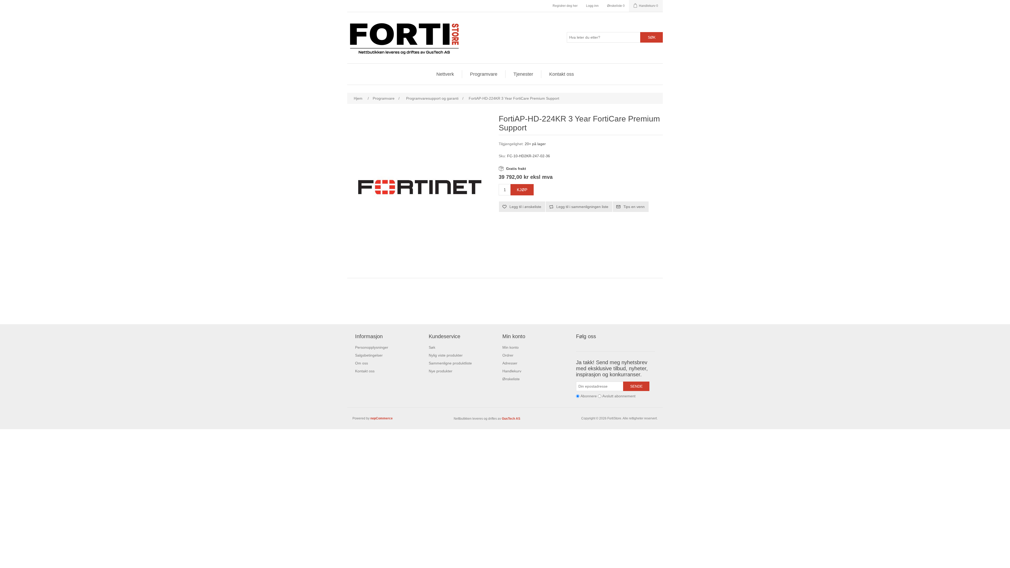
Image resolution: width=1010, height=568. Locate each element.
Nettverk (445, 74)
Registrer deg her (565, 6)
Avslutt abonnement (618, 396)
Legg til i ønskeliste (525, 207)
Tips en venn (634, 207)
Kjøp (522, 189)
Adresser (509, 363)
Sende (636, 386)
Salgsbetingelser (369, 355)
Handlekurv (511, 371)
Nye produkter (440, 371)
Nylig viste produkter (446, 355)
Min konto (510, 347)
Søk (651, 37)
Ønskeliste (511, 379)
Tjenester (523, 74)
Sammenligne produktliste (450, 363)
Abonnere (588, 396)
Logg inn (592, 6)
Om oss (361, 363)
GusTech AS (511, 418)
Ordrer (507, 355)
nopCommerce (381, 418)
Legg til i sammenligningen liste (582, 207)
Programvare (483, 74)
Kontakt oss (561, 74)
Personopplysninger (371, 347)
